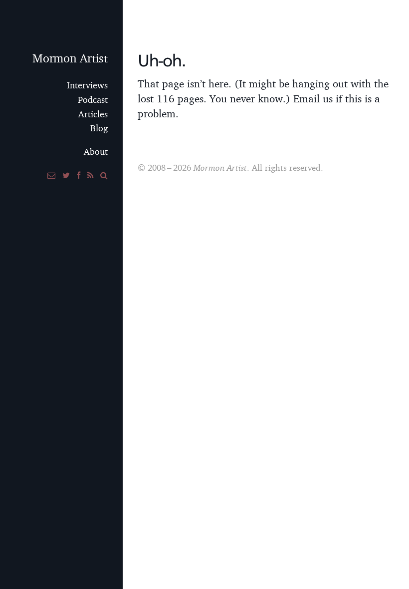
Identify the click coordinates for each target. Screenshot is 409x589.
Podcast (93, 99)
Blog (99, 128)
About (96, 151)
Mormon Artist (70, 57)
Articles (93, 114)
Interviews (87, 85)
